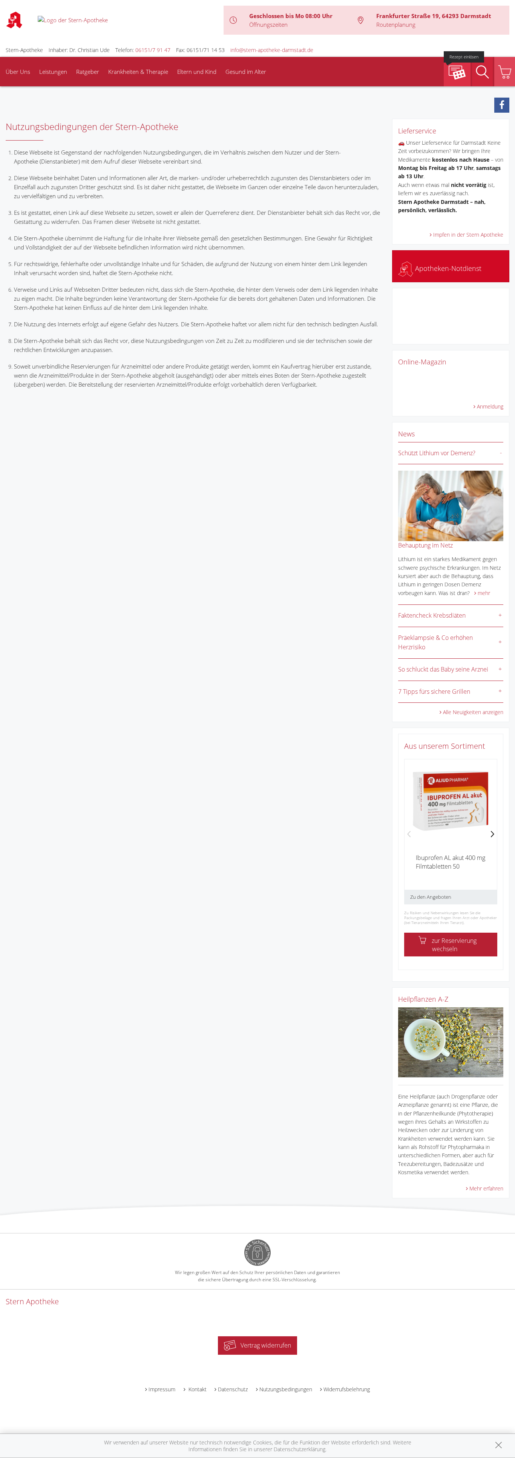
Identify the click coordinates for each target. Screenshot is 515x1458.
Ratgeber (87, 71)
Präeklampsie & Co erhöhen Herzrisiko (435, 642)
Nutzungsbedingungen (285, 1389)
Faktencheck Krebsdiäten (432, 615)
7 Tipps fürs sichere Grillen (434, 691)
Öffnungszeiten (268, 24)
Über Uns (18, 71)
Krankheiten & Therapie (138, 71)
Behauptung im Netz (425, 545)
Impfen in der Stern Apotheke (468, 234)
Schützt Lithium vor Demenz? (436, 453)
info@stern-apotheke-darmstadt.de (271, 50)
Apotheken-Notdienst (447, 268)
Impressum (162, 1389)
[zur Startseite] (73, 19)
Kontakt (197, 1389)
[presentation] (409, 835)
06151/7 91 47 (152, 50)
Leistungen (53, 71)
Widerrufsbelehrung (346, 1389)
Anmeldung (490, 406)
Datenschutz (233, 1389)
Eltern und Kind (196, 71)
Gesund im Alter (245, 71)
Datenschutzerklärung (299, 1449)
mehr (484, 593)
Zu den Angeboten (430, 896)
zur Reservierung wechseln (454, 944)
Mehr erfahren (486, 1188)
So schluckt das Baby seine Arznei (443, 669)
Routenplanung (395, 24)
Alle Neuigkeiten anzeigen (473, 712)
